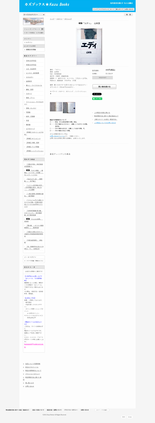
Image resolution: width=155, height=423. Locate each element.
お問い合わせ (29, 386)
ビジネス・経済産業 (32, 73)
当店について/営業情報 (32, 364)
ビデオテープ (30, 129)
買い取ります (29, 383)
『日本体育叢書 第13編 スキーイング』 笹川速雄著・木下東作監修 (33, 213)
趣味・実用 (29, 89)
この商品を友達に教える (102, 112)
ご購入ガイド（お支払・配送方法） (105, 119)
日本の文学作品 (31, 61)
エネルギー (29, 77)
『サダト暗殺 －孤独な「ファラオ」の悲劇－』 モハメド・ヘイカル (34, 173)
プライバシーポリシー (32, 374)
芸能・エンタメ (31, 108)
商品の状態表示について (33, 370)
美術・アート (30, 98)
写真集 (28, 112)
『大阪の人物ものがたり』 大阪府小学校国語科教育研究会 (34, 234)
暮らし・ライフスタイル (34, 85)
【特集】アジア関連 (32, 147)
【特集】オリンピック (33, 138)
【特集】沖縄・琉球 (32, 143)
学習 (27, 120)
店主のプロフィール (31, 367)
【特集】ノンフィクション (34, 151)
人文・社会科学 (31, 69)
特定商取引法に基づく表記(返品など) (106, 116)
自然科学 (29, 81)
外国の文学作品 (31, 65)
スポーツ (29, 93)
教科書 (28, 124)
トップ (52, 19)
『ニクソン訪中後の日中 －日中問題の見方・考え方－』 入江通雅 (33, 187)
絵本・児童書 (30, 116)
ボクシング (68, 19)
